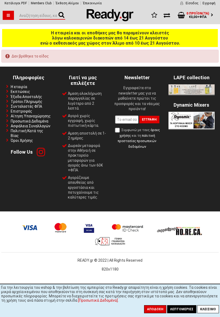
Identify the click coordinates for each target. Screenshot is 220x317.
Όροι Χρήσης (22, 140)
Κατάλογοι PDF (16, 3)
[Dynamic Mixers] (191, 127)
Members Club (41, 3)
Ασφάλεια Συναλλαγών (30, 126)
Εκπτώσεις (20, 91)
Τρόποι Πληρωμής (26, 101)
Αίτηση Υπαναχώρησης (31, 116)
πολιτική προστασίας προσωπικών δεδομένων (137, 141)
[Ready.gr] (110, 20)
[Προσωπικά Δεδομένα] (98, 300)
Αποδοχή (155, 309)
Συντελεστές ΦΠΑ (26, 106)
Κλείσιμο (208, 309)
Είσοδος (192, 3)
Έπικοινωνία (92, 3)
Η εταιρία (19, 87)
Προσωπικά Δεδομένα (29, 121)
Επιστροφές (21, 111)
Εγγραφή (209, 3)
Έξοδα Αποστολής (26, 97)
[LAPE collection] (191, 93)
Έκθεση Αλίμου (67, 3)
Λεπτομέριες (181, 309)
